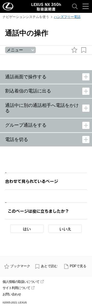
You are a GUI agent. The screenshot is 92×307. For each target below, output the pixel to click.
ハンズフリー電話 (67, 17)
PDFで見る (78, 266)
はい (27, 228)
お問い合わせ (12, 294)
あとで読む (49, 266)
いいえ (65, 228)
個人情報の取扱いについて (21, 282)
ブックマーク (20, 266)
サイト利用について (16, 288)
